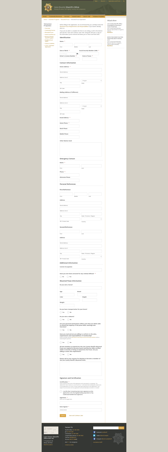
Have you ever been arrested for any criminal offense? (78, 273)
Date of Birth (65, 50)
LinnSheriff (104, 432)
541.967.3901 (70, 432)
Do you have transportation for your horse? (73, 309)
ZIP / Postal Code (64, 221)
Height (84, 297)
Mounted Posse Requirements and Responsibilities (74, 26)
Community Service (50, 30)
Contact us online (69, 445)
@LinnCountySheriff (107, 439)
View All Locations (48, 444)
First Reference (65, 190)
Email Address (65, 117)
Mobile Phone (64, 134)
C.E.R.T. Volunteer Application (49, 46)
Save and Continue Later (76, 415)
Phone (62, 172)
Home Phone (64, 123)
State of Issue (87, 56)
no (63, 276)
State (83, 83)
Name (62, 41)
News (96, 1)
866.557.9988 (72, 439)
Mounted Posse (65, 19)
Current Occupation (66, 267)
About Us (103, 1)
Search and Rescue (50, 34)
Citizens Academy (49, 43)
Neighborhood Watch (49, 40)
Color (61, 297)
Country (84, 221)
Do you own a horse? (66, 285)
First (61, 47)
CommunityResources (55, 16)
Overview (47, 28)
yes (70, 276)
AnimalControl (76, 16)
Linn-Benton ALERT (97, 442)
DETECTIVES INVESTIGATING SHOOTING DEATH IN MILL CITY (115, 38)
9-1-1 (68, 442)
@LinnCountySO (104, 435)
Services (66, 16)
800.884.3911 (73, 437)
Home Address (65, 67)
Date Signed (64, 407)
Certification (64, 382)
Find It (121, 428)
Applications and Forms (114, 1)
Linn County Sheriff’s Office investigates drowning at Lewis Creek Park (114, 25)
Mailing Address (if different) (69, 92)
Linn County (66, 7)
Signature (64, 397)
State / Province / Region (88, 216)
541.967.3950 (76, 430)
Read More (110, 32)
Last (90, 47)
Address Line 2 (64, 77)
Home (45, 16)
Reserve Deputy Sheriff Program (49, 37)
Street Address (64, 72)
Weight (62, 302)
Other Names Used (66, 141)
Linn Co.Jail (86, 16)
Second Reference (66, 227)
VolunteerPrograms (98, 16)
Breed (79, 291)
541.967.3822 (80, 435)
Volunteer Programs (54, 19)
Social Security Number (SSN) (89, 50)
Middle (76, 47)
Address (62, 200)
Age (61, 291)
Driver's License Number (68, 56)
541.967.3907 (75, 433)
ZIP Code (62, 88)
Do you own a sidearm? (67, 316)
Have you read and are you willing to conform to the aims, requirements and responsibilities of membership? (78, 334)
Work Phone (63, 128)
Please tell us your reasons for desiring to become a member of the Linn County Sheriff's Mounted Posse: (80, 359)
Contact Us (69, 427)
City (61, 82)
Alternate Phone (65, 177)
